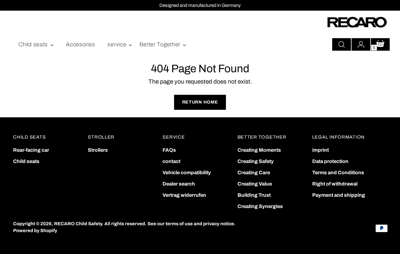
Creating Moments (259, 150)
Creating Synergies (260, 206)
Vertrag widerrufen (184, 195)
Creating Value (255, 183)
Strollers (98, 150)
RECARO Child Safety (78, 223)
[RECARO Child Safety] (357, 22)
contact (171, 161)
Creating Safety (256, 161)
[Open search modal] (341, 44)
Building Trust (254, 195)
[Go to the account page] (361, 44)
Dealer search (178, 183)
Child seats (26, 161)
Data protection (330, 161)
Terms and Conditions (338, 172)
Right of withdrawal (335, 183)
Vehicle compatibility (186, 172)
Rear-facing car (31, 150)
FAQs (169, 150)
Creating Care (254, 172)
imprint (320, 150)
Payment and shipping (338, 195)
